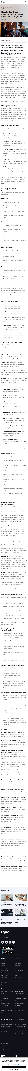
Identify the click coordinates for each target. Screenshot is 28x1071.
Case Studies (18, 968)
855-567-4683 (4, 937)
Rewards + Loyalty (5, 1003)
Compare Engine (19, 970)
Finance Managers (5, 1026)
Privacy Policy (4, 1045)
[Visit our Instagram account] (13, 942)
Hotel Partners (4, 970)
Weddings (17, 1005)
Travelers (3, 1029)
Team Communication (20, 1029)
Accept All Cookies (14, 1066)
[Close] (26, 1059)
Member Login (4, 975)
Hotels (16, 975)
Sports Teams (18, 1000)
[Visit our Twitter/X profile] (10, 942)
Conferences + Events (20, 998)
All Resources (18, 963)
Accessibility (18, 980)
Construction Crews (20, 996)
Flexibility (3, 996)
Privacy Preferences (5, 1041)
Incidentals (4, 1000)
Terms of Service (4, 1043)
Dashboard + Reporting (7, 991)
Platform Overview (19, 1019)
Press (2, 984)
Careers (3, 965)
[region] (14, 1064)
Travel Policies (4, 1012)
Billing (2, 993)
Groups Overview (19, 993)
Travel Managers (5, 1021)
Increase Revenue (19, 1021)
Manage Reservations (20, 1026)
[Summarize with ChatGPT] (7, 40)
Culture (3, 963)
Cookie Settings (14, 1069)
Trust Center (4, 980)
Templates (17, 965)
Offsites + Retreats (19, 1003)
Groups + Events (5, 998)
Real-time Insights (19, 1033)
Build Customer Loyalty (20, 1024)
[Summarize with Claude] (9, 40)
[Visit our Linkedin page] (6, 942)
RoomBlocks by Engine (20, 1010)
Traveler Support (19, 1031)
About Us (3, 960)
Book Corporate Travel (6, 1010)
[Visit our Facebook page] (2, 942)
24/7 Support (4, 1005)
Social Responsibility (6, 968)
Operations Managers (6, 1024)
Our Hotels (4, 1008)
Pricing (16, 960)
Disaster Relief (18, 1008)
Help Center (18, 977)
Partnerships (4, 982)
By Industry (4, 1031)
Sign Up (3, 972)
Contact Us (4, 977)
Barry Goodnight (8, 7)
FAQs (16, 972)
